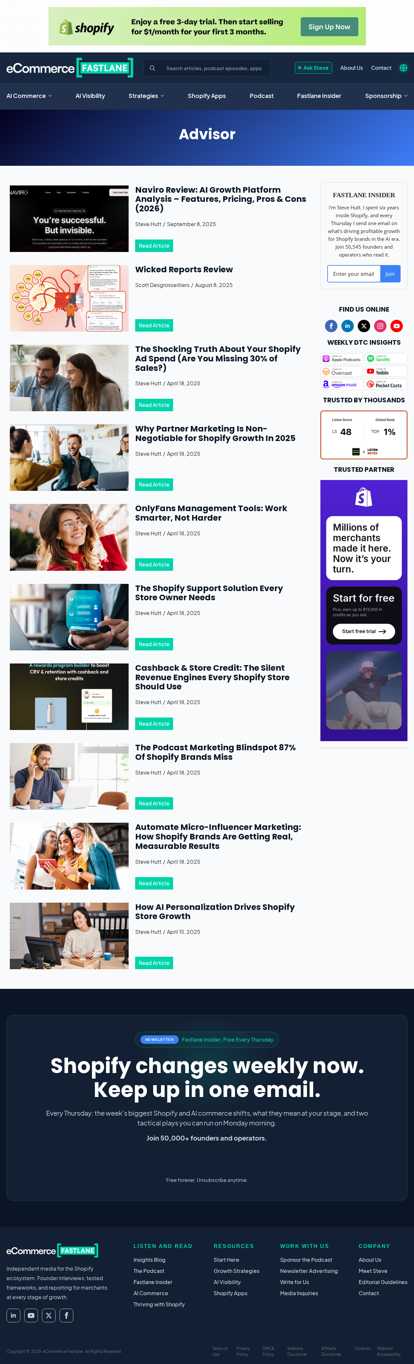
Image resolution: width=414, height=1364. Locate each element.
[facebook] (331, 326)
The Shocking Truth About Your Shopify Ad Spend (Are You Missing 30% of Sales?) (218, 359)
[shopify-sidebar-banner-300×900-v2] (363, 609)
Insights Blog (150, 1259)
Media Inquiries (299, 1293)
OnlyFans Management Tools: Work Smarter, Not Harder (211, 513)
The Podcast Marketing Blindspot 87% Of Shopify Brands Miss (215, 752)
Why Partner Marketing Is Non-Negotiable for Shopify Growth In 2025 (215, 433)
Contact (381, 67)
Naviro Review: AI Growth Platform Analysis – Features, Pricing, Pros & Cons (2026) (220, 199)
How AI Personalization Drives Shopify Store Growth (215, 912)
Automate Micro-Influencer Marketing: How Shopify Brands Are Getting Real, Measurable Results (218, 837)
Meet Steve (373, 1270)
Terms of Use (220, 1351)
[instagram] (380, 326)
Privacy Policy (243, 1351)
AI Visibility (90, 95)
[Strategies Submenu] (164, 95)
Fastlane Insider (319, 95)
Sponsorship (383, 95)
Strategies (143, 95)
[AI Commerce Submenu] (52, 95)
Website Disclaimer (297, 1351)
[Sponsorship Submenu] (408, 95)
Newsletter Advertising (309, 1270)
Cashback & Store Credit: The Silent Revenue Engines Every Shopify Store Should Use (212, 677)
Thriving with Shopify (159, 1304)
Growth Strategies (237, 1270)
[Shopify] (207, 26)
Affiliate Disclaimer (331, 1351)
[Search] (152, 68)
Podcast (262, 95)
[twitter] (364, 326)
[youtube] (396, 326)
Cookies (362, 1348)
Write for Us (294, 1281)
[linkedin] (347, 326)
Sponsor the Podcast (306, 1259)
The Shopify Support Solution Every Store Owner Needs (209, 593)
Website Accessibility (389, 1351)
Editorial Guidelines (383, 1281)
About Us (351, 67)
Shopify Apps (207, 95)
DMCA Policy (268, 1351)
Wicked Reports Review (184, 270)
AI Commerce (26, 95)
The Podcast (149, 1270)
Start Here (226, 1259)
